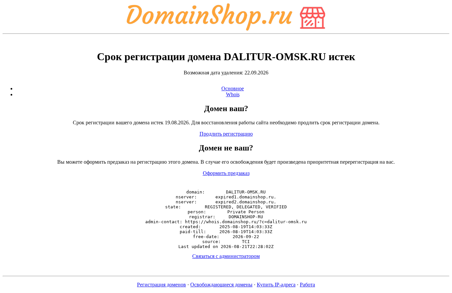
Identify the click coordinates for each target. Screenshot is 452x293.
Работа (307, 284)
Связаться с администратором (226, 256)
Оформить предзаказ (226, 173)
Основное (232, 88)
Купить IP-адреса (276, 284)
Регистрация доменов (161, 284)
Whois (233, 94)
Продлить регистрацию (226, 134)
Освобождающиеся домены (221, 284)
